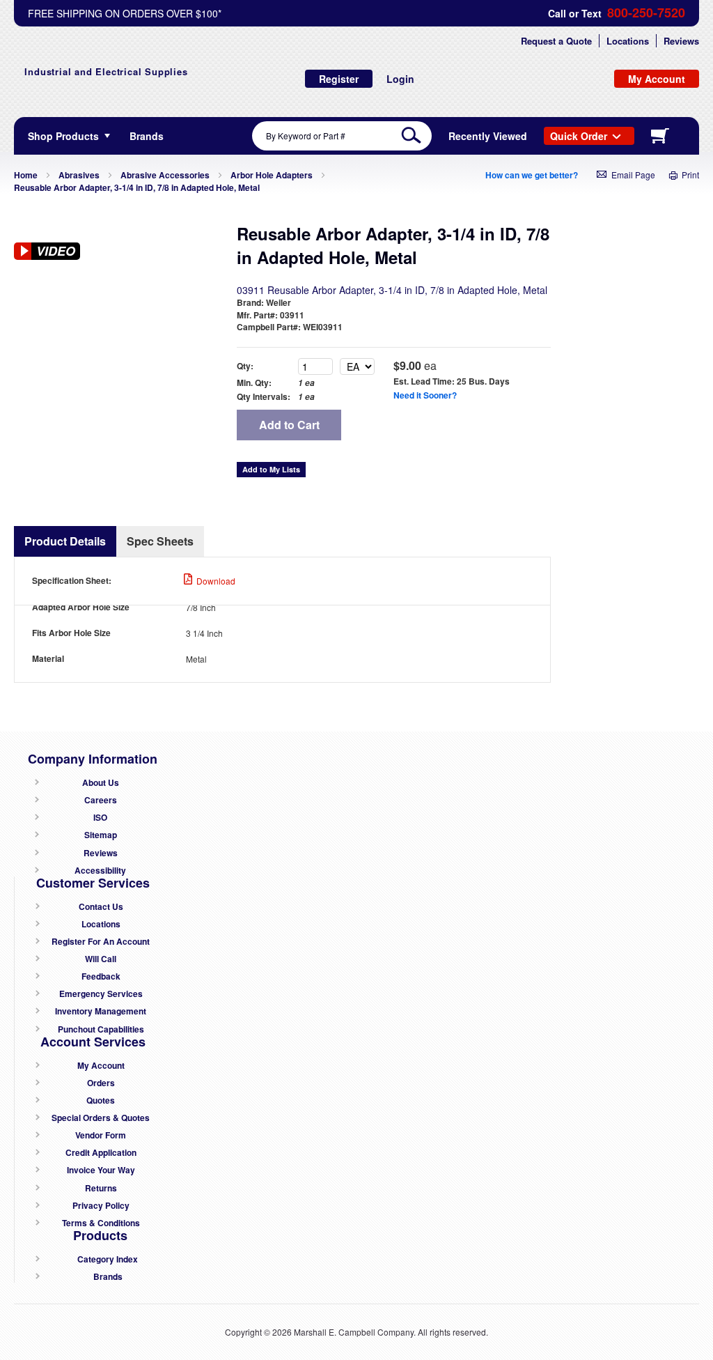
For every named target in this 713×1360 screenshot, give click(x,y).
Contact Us (101, 907)
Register (339, 79)
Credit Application (100, 1153)
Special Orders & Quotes (101, 1118)
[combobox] (342, 135)
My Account (101, 1066)
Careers (100, 800)
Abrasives (79, 175)
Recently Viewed (487, 136)
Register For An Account (101, 942)
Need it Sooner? (425, 395)
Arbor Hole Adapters (271, 175)
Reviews (681, 40)
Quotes (100, 1100)
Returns (101, 1188)
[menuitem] (147, 135)
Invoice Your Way (101, 1170)
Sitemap (100, 835)
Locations (627, 40)
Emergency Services (101, 994)
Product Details (65, 541)
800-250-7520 (646, 13)
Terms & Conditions (101, 1223)
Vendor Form (100, 1135)
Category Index (107, 1259)
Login (400, 79)
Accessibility (100, 870)
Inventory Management (100, 1011)
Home (26, 175)
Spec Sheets (160, 541)
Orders (101, 1083)
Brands (108, 1277)
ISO (100, 818)
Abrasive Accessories (165, 175)
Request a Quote (556, 40)
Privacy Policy (101, 1206)
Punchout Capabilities (101, 1029)
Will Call (100, 959)
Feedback (100, 976)
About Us (100, 783)
